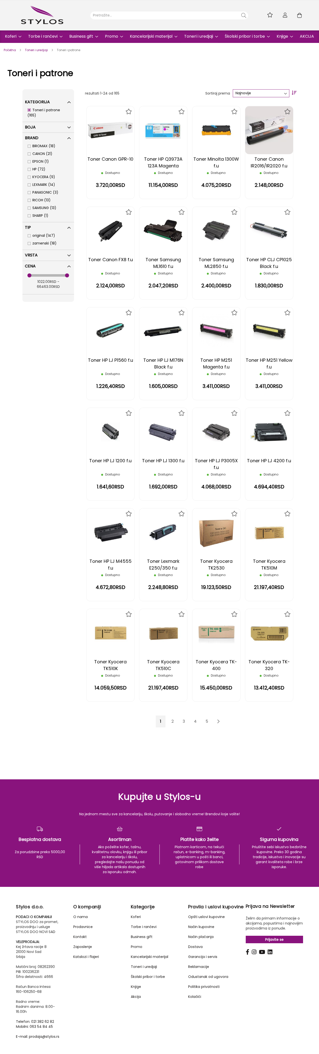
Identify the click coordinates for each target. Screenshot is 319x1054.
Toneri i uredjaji (37, 50)
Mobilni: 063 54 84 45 (34, 1026)
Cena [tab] (30, 266)
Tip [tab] (28, 227)
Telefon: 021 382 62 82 (35, 1021)
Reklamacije (198, 966)
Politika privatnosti (204, 986)
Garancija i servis (202, 956)
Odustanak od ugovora (208, 976)
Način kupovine (201, 926)
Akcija (136, 996)
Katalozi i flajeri (86, 956)
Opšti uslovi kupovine (206, 916)
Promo (136, 946)
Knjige (136, 986)
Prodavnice (83, 926)
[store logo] (42, 15)
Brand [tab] (31, 138)
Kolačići (194, 996)
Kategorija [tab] (37, 102)
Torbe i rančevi (144, 926)
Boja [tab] (30, 127)
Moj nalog (285, 15)
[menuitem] (11, 36)
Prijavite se (274, 939)
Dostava (195, 946)
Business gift (142, 936)
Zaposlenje (82, 946)
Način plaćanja (201, 936)
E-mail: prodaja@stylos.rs (37, 1036)
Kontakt (80, 936)
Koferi (136, 916)
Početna (10, 50)
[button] (128, 111)
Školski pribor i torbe (148, 976)
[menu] (159, 36)
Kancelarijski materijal (149, 956)
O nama (80, 916)
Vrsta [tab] (31, 255)
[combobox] (169, 15)
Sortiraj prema (217, 93)
